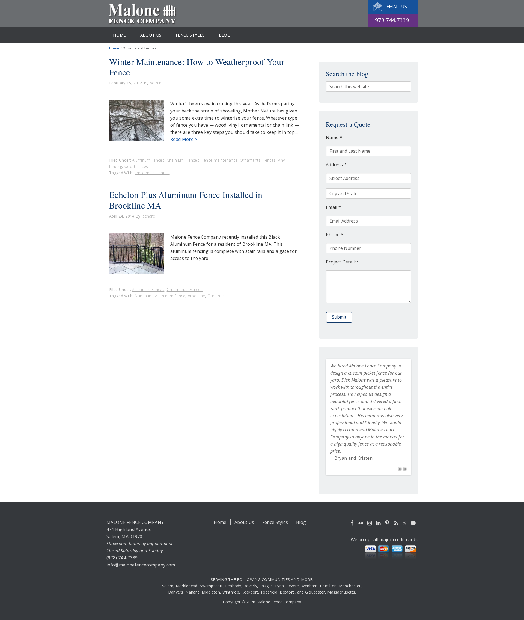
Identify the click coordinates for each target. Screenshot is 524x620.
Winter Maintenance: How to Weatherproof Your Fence (196, 67)
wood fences (136, 166)
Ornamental (218, 295)
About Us (244, 522)
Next (405, 469)
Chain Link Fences (183, 160)
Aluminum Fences (148, 160)
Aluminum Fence (170, 295)
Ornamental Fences (258, 160)
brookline (196, 295)
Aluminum (144, 295)
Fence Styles (275, 522)
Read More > (183, 139)
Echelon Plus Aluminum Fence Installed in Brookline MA (186, 200)
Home (220, 522)
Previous (400, 469)
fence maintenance (152, 172)
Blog (301, 522)
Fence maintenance (219, 160)
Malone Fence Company (143, 13)
